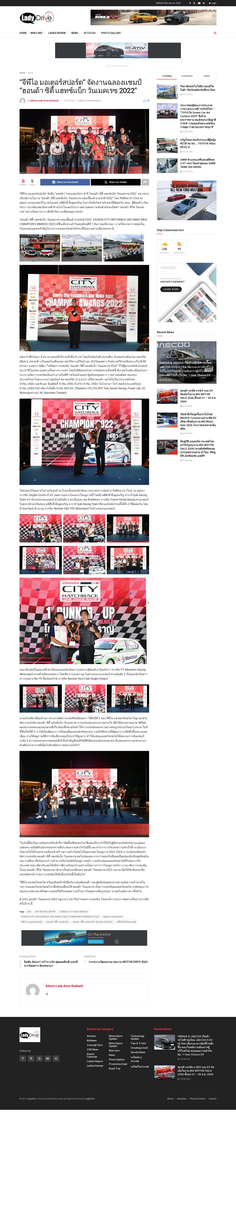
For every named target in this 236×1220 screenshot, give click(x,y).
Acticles (90, 33)
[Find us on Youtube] (199, 3)
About (170, 1098)
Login (213, 3)
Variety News (93, 100)
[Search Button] (215, 33)
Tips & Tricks (138, 1043)
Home (23, 33)
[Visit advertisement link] (153, 17)
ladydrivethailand (112, 917)
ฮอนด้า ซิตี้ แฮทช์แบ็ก (57, 922)
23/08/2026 (166, 380)
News (74, 33)
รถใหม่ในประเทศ (140, 1066)
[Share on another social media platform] (145, 182)
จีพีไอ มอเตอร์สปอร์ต (32, 922)
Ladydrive (31, 1099)
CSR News (92, 1049)
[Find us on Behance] (47, 1058)
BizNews (92, 1040)
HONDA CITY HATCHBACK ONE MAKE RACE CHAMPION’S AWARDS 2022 (60, 917)
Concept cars (95, 1045)
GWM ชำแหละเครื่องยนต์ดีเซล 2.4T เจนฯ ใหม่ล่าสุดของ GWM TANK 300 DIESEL (197, 163)
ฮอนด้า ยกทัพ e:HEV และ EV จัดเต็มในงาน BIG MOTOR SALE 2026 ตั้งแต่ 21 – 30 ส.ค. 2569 (196, 1071)
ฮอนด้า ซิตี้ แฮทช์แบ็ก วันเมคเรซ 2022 (92, 922)
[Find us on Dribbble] (56, 1058)
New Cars (36, 33)
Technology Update (137, 1037)
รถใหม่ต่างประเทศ (136, 1059)
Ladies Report (95, 1061)
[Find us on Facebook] (190, 3)
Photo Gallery (111, 33)
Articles (91, 1036)
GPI (29, 912)
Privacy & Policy (197, 1098)
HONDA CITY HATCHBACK (74, 912)
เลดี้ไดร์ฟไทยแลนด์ (126, 922)
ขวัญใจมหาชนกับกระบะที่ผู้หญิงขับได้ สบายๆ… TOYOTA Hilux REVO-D (198, 143)
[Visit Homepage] (37, 17)
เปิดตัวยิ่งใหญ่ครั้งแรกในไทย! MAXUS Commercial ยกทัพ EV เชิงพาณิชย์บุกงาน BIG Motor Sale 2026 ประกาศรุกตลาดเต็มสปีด (198, 421)
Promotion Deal (118, 1064)
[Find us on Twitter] (194, 3)
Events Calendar (92, 1055)
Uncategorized (139, 1047)
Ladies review (57, 33)
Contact (212, 1098)
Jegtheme (90, 1099)
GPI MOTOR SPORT (45, 912)
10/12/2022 (69, 100)
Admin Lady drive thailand (44, 100)
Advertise (181, 1098)
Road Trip (114, 1068)
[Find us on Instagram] (39, 1058)
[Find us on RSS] (204, 3)
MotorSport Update (115, 1037)
